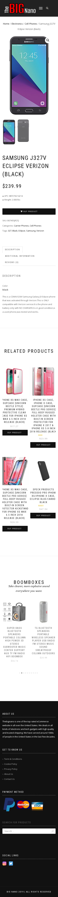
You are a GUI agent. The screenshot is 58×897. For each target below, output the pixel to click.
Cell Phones (31, 23)
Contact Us (9, 779)
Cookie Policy (10, 764)
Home (6, 23)
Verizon (40, 230)
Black (15, 230)
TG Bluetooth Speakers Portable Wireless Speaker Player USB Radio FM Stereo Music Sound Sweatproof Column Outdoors (43, 641)
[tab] (12, 249)
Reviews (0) (12, 262)
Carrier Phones (21, 225)
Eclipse (22, 230)
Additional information (20, 256)
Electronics (17, 23)
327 (9, 230)
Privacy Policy (10, 769)
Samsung (30, 230)
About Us (8, 774)
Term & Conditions (13, 758)
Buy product (31, 211)
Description (12, 249)
